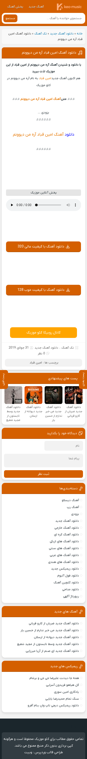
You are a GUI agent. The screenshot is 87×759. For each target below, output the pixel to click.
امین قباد (45, 78)
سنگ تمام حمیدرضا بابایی (62, 699)
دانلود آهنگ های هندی (63, 562)
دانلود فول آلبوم (68, 576)
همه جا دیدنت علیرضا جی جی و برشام (54, 678)
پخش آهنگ (15, 7)
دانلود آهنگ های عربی (64, 555)
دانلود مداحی (70, 589)
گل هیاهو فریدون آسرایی (62, 685)
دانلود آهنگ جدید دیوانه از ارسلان (56, 637)
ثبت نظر (43, 474)
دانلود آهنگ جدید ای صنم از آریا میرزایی (52, 651)
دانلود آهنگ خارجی (66, 528)
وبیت (28, 752)
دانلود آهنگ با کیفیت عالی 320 (41, 246)
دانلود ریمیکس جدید (65, 569)
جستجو (10, 18)
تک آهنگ (40, 34)
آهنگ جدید (36, 7)
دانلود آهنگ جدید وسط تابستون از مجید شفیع (48, 644)
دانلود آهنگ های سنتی (64, 548)
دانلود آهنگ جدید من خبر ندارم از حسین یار (50, 630)
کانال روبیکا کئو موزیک (43, 332)
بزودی (75, 514)
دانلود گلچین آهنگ (66, 582)
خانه (80, 34)
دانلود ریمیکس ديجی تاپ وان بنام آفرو (53, 705)
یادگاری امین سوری (66, 692)
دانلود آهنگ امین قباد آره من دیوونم (49, 52)
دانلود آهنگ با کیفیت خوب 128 (40, 290)
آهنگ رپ (73, 507)
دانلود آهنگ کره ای (66, 534)
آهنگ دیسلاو (70, 500)
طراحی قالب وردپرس (49, 752)
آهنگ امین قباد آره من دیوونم (41, 99)
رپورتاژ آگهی (71, 596)
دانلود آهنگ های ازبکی (64, 541)
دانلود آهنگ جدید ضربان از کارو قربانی (54, 623)
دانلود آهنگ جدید (62, 34)
